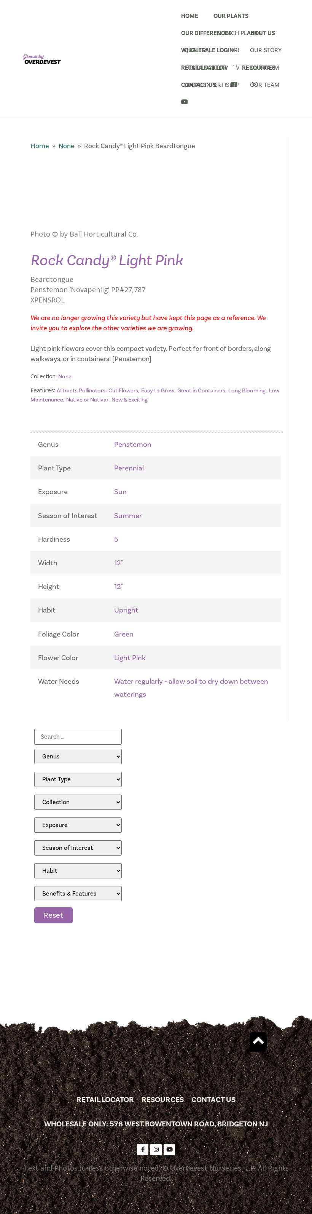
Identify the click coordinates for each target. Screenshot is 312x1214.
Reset (53, 915)
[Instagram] (156, 1149)
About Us (261, 33)
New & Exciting (129, 399)
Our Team (264, 85)
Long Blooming (247, 390)
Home (189, 16)
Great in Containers (201, 390)
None (67, 146)
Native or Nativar (87, 399)
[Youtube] (169, 1149)
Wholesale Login (207, 50)
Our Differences (206, 33)
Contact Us (198, 85)
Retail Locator (204, 68)
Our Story (266, 50)
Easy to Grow (157, 390)
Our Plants (230, 16)
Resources (258, 68)
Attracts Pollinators (81, 390)
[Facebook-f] (142, 1149)
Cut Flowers (123, 390)
